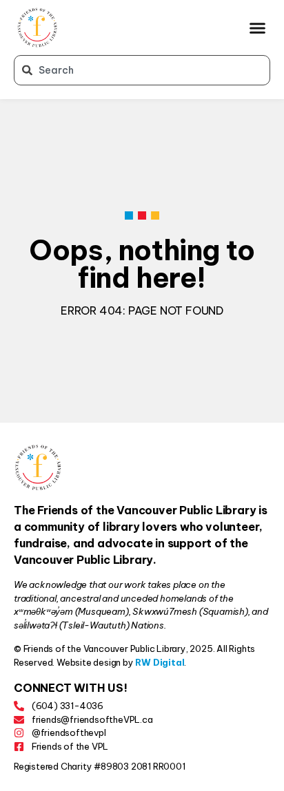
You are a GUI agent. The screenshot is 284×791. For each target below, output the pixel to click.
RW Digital (159, 662)
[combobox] (142, 70)
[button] (257, 27)
